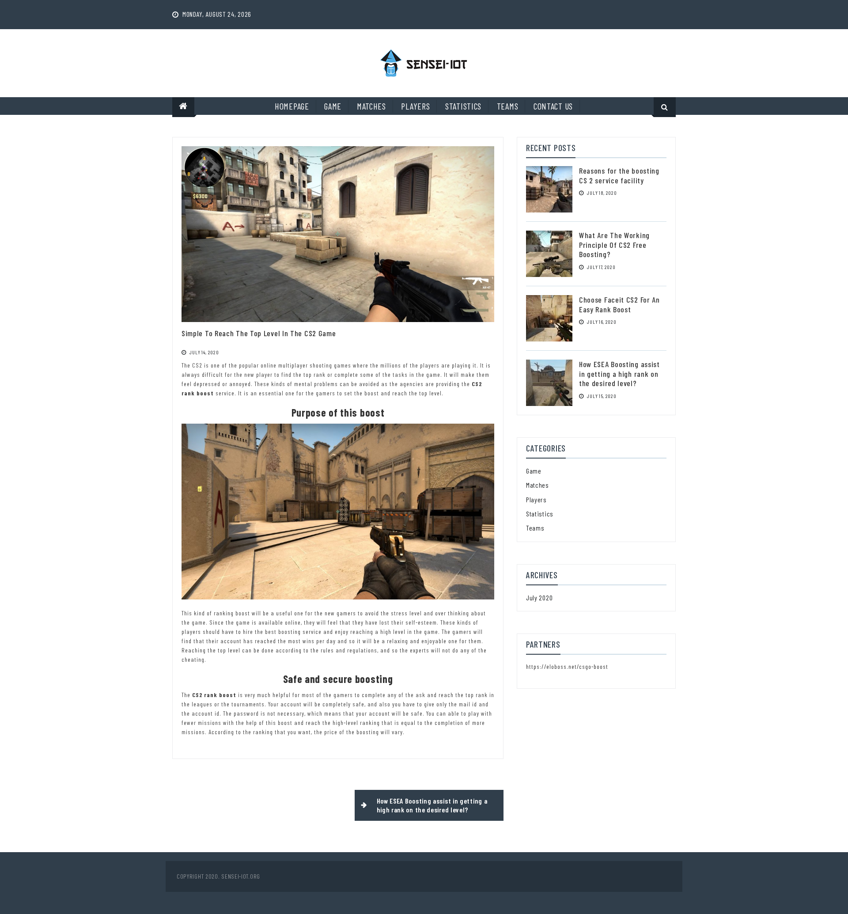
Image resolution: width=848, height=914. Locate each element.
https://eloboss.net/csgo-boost (567, 666)
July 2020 (539, 597)
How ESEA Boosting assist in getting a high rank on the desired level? (432, 805)
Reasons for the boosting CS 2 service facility (619, 175)
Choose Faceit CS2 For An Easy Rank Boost (619, 304)
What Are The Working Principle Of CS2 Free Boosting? (614, 244)
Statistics (463, 106)
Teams (508, 106)
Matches (371, 106)
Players (415, 106)
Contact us (553, 106)
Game (332, 106)
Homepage (292, 106)
